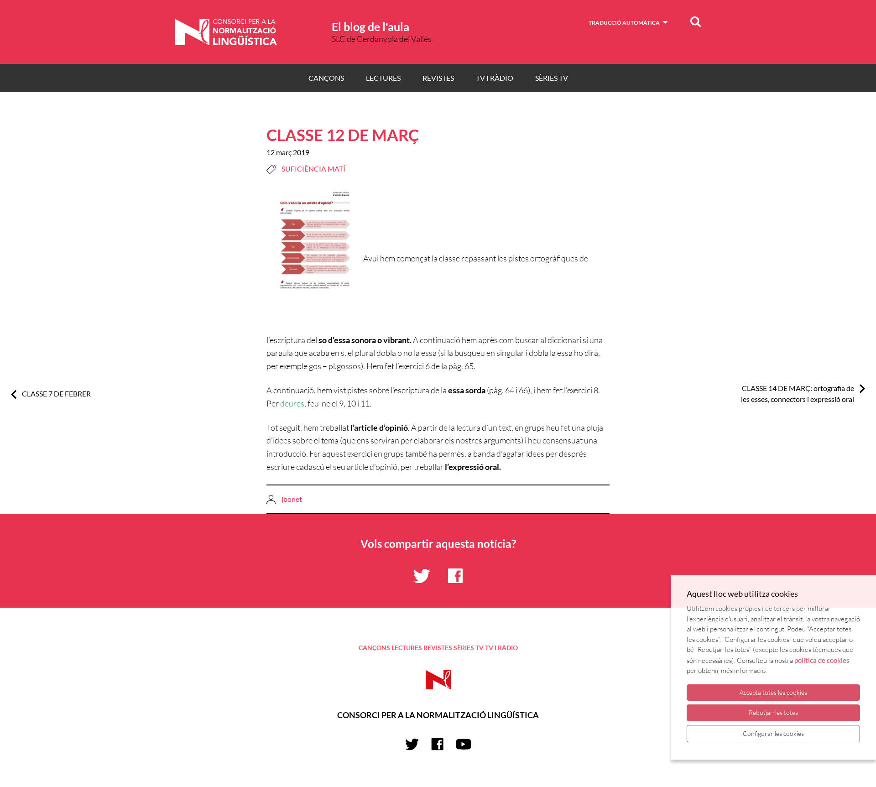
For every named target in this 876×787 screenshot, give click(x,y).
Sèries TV (551, 77)
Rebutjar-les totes (773, 712)
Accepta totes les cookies (773, 692)
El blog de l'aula (370, 26)
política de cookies (822, 660)
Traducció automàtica (624, 22)
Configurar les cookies (773, 733)
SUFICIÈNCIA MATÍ (313, 168)
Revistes (438, 77)
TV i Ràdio (494, 77)
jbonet (292, 499)
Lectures (383, 77)
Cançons (326, 77)
